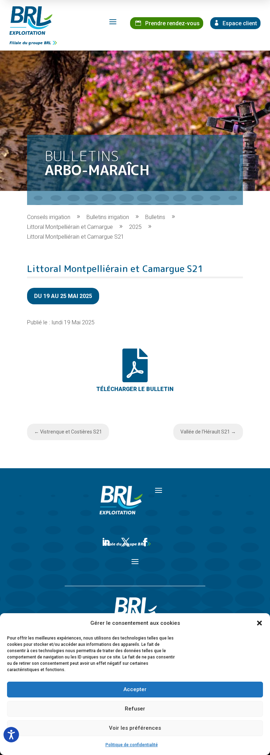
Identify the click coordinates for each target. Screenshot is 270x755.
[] (135, 398)
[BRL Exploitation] (30, 20)
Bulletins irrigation (107, 217)
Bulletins (155, 217)
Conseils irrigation (48, 217)
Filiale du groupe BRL (30, 43)
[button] (259, 623)
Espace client (239, 23)
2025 (135, 227)
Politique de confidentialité (131, 744)
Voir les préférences (135, 728)
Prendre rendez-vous (172, 23)
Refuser (135, 709)
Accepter (135, 689)
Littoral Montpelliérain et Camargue (70, 227)
